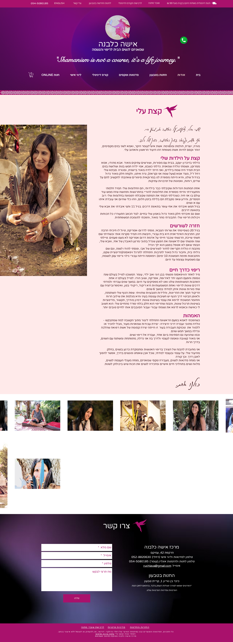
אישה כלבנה (117, 44)
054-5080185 (139, 561)
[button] (31, 74)
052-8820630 (141, 557)
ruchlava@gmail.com (157, 566)
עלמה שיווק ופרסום (105, 634)
